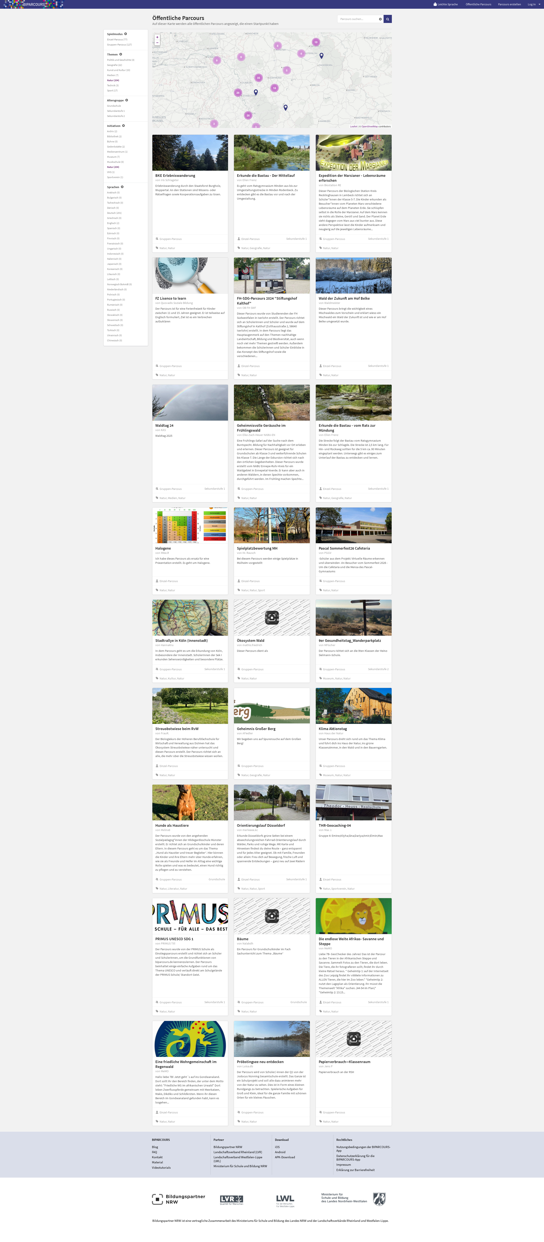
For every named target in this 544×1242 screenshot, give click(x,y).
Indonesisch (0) (115, 253)
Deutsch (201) (114, 212)
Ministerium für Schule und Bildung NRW (240, 1166)
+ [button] (157, 37)
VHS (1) (111, 172)
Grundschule (114, 105)
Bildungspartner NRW (228, 1147)
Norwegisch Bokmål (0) (119, 284)
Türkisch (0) (113, 330)
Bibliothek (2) (114, 136)
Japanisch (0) (114, 263)
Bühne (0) (112, 141)
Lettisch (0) (113, 279)
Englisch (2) (113, 223)
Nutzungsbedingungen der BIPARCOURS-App (363, 1149)
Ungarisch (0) (114, 248)
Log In (532, 4)
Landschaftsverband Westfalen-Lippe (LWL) (238, 1159)
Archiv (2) (112, 131)
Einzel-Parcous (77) (117, 39)
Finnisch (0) (113, 238)
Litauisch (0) (113, 274)
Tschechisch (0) (115, 202)
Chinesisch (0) (114, 340)
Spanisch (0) (113, 228)
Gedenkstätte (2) (116, 146)
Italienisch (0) (114, 258)
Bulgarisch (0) (114, 197)
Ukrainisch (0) (114, 335)
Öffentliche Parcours (478, 4)
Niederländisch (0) (117, 289)
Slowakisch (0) (115, 314)
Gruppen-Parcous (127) (119, 44)
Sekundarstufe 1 (116, 110)
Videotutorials (161, 1167)
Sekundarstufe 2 (116, 116)
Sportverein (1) (115, 177)
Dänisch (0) (113, 207)
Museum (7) (113, 156)
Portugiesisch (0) (116, 299)
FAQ (154, 1152)
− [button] (157, 42)
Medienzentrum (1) (117, 151)
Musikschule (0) (115, 161)
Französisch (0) (115, 243)
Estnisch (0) (113, 233)
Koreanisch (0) (115, 269)
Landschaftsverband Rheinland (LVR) (238, 1152)
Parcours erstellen (509, 4)
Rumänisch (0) (115, 304)
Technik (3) (113, 85)
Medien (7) (113, 75)
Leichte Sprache (448, 4)
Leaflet (353, 126)
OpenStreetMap (369, 126)
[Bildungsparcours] (34, 4)
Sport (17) (112, 90)
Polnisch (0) (113, 294)
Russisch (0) (113, 309)
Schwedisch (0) (115, 325)
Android (280, 1152)
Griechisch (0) (114, 218)
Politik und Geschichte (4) (121, 59)
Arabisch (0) (113, 192)
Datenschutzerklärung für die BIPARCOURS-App (355, 1158)
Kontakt (157, 1157)
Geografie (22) (114, 65)
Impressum (343, 1165)
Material (157, 1162)
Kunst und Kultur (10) (118, 70)
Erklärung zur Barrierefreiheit (355, 1170)
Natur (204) (113, 80)
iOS (277, 1147)
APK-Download (285, 1157)
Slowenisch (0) (115, 320)
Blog (155, 1147)
